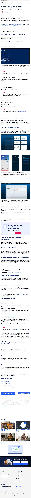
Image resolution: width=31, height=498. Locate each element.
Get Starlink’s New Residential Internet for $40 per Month (8, 394)
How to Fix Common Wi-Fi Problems (7, 389)
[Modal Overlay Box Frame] (15, 461)
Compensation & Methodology (17, 493)
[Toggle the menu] (29, 2)
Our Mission (17, 482)
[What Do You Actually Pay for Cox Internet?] (15, 448)
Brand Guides (3, 15)
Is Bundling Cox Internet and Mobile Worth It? (23, 441)
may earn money (3, 0)
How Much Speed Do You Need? (4, 482)
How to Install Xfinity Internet (23, 393)
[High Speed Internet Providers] (4, 2)
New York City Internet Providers (19, 475)
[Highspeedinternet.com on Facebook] (16, 487)
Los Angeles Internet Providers (19, 471)
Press (16, 485)
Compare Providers (3, 471)
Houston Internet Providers (19, 474)
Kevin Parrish (6, 11)
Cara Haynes (7, 12)
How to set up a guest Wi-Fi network (9, 24)
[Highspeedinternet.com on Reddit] (20, 487)
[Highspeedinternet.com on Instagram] (19, 487)
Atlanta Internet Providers (18, 478)
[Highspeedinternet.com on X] (17, 487)
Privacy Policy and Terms (23, 493)
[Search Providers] (8, 475)
